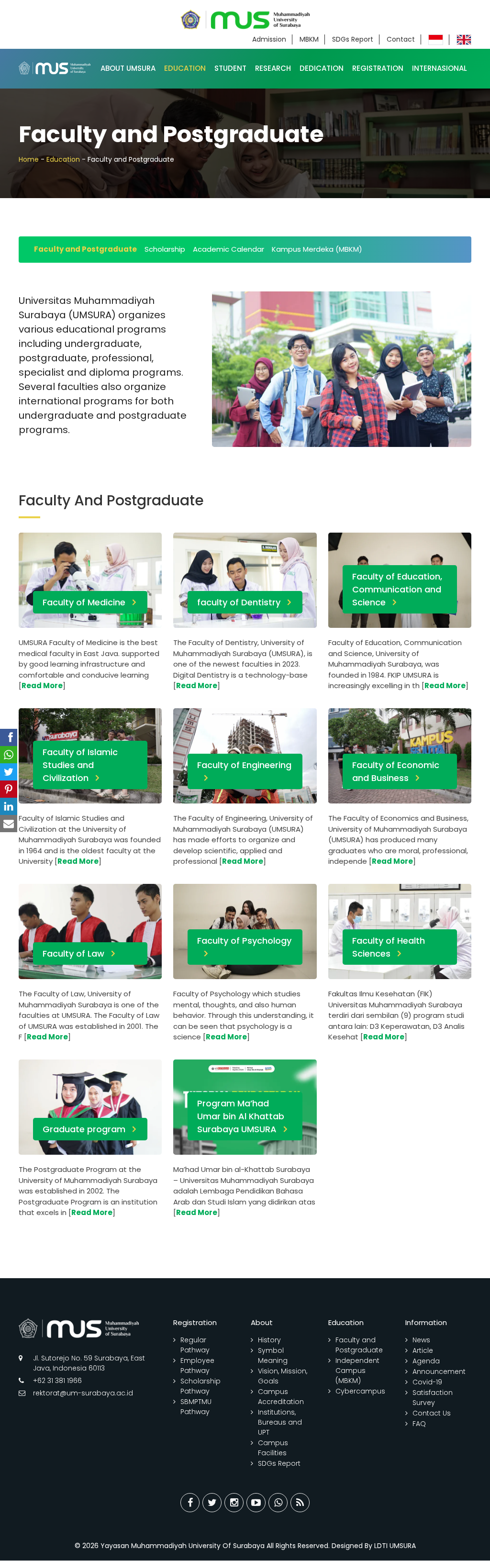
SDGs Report (352, 39)
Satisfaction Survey (432, 1397)
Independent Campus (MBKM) (357, 1370)
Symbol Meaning (273, 1355)
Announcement (439, 1371)
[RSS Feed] (300, 1502)
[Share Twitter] (212, 1502)
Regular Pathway (195, 1345)
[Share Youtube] (256, 1502)
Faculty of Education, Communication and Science (397, 589)
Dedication (322, 68)
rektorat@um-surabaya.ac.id (83, 1393)
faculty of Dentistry (238, 602)
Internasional (439, 68)
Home (29, 159)
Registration (377, 68)
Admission (269, 39)
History (269, 1340)
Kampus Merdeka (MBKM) (317, 249)
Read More (42, 685)
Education (185, 68)
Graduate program (84, 1129)
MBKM (309, 39)
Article (422, 1350)
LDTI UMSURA (395, 1545)
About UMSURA (128, 68)
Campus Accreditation (281, 1396)
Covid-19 (427, 1382)
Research (273, 68)
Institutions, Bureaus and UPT (280, 1422)
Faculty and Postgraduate (85, 249)
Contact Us (431, 1413)
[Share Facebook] (190, 1502)
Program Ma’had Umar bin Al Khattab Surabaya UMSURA (240, 1116)
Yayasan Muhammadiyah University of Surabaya (182, 1545)
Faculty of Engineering (244, 765)
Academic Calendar (228, 249)
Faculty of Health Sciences (388, 947)
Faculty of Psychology (244, 941)
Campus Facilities (273, 1448)
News (421, 1340)
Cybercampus (360, 1391)
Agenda (426, 1361)
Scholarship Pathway (200, 1386)
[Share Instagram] (234, 1502)
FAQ (419, 1423)
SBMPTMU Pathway (196, 1406)
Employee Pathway (197, 1365)
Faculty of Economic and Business (395, 771)
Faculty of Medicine (84, 602)
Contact (401, 39)
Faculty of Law (73, 953)
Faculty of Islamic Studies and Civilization (80, 765)
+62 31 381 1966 (57, 1380)
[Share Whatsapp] (278, 1502)
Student (230, 68)
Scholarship (165, 249)
